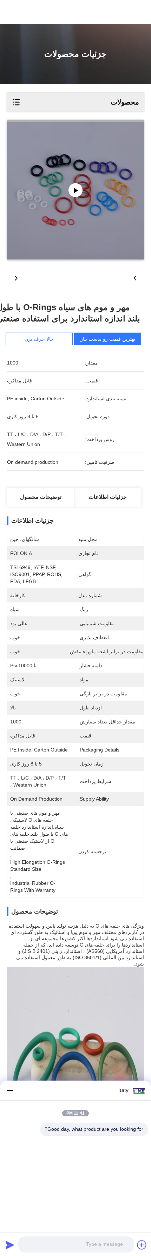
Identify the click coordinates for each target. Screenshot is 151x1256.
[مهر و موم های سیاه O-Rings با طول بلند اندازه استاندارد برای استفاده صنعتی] (75, 190)
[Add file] (142, 1244)
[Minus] (10, 1090)
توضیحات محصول (40, 497)
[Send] (9, 1244)
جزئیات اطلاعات (107, 497)
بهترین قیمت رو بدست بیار (107, 339)
